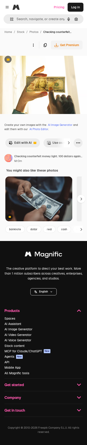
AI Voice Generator (17, 340)
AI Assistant (12, 324)
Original (28, 60)
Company (12, 397)
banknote (15, 229)
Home (8, 32)
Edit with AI (20, 144)
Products (12, 310)
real (49, 229)
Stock (21, 32)
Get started (14, 384)
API (6, 362)
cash (64, 229)
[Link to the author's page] (8, 158)
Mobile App (12, 367)
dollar (33, 229)
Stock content (14, 346)
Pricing (59, 7)
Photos (33, 32)
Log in (75, 7)
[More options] (33, 45)
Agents (13, 357)
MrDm (18, 161)
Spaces (9, 318)
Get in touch (14, 410)
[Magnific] (43, 255)
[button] (43, 291)
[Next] (69, 142)
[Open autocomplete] (10, 19)
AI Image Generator (60, 125)
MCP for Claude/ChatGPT (27, 351)
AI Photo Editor (38, 129)
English (43, 291)
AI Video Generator (17, 335)
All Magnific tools (16, 373)
